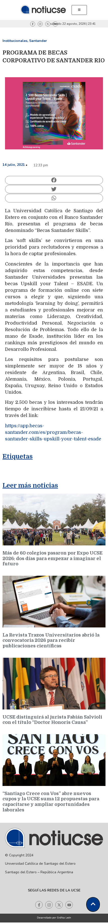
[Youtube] (55, 24)
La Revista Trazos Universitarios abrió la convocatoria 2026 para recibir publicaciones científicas (51, 640)
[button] (54, 180)
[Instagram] (40, 24)
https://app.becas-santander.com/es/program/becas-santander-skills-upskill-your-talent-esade (53, 432)
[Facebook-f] (32, 24)
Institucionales (15, 40)
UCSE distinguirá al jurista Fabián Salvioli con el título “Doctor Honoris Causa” (52, 720)
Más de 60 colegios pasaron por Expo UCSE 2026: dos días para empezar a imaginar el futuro (52, 558)
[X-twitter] (47, 24)
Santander (38, 40)
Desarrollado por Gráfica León (54, 917)
